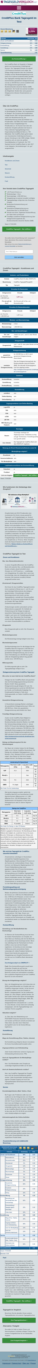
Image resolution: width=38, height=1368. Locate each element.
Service (3, 50)
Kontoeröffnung (5, 45)
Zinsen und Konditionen (7, 41)
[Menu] (19, 7)
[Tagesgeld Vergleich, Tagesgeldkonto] (19, 2)
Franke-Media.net (32, 1360)
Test (6, 165)
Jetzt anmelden (19, 257)
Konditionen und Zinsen (12, 160)
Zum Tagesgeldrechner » (19, 1320)
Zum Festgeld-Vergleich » (19, 1340)
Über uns (26, 1363)
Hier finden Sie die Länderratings (10, 788)
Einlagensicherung (6, 43)
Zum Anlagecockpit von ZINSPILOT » (17, 963)
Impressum (6, 1363)
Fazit (6, 181)
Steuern (7, 173)
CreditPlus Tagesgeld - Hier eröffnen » (19, 229)
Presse (33, 1363)
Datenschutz (16, 1363)
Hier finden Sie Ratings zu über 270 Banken (13, 826)
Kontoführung (4, 48)
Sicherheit (8, 169)
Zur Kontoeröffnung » (19, 59)
